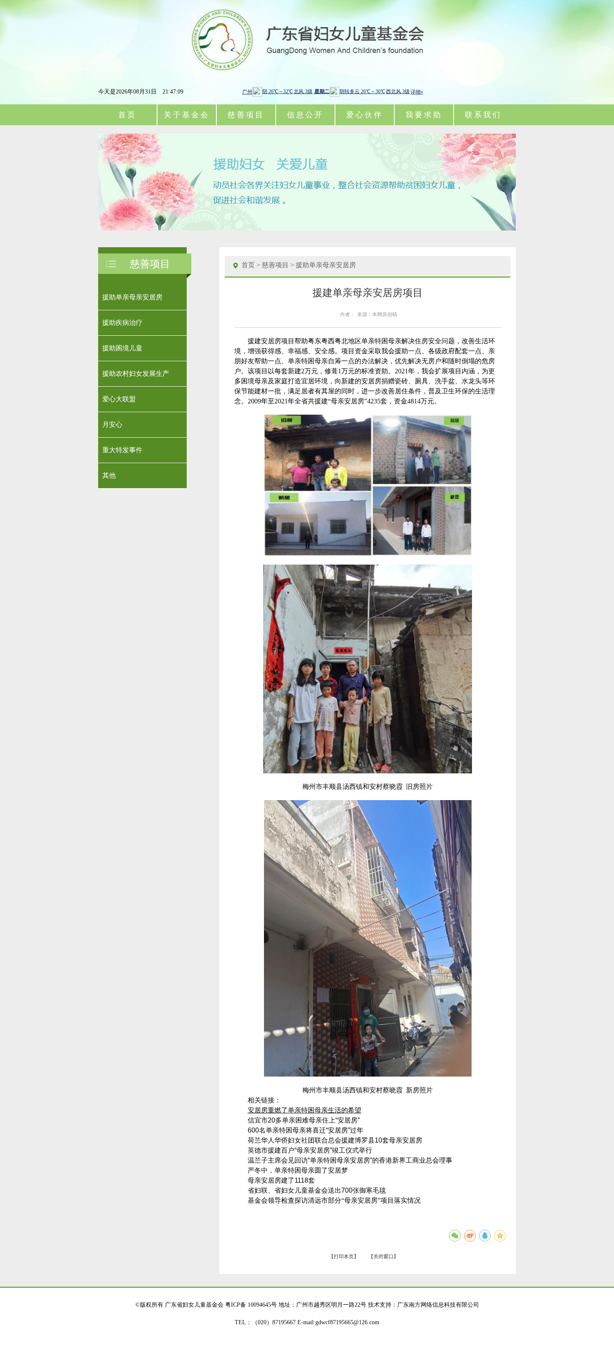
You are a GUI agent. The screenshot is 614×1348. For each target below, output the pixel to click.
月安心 (112, 424)
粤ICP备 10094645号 (251, 1305)
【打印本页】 (344, 1256)
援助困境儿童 (122, 348)
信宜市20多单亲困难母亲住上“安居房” (304, 1120)
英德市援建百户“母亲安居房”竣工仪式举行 (310, 1150)
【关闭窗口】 (383, 1256)
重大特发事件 (122, 450)
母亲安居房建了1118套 (281, 1180)
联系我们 (483, 115)
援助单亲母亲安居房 (132, 297)
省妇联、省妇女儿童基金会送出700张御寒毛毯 (317, 1190)
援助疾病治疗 (122, 322)
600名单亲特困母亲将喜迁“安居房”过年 (305, 1130)
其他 (109, 475)
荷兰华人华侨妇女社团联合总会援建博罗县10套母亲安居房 (335, 1140)
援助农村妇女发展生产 (135, 373)
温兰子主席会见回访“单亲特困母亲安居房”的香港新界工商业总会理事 (350, 1160)
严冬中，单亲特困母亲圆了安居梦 (298, 1170)
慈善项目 (275, 265)
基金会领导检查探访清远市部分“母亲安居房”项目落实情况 (334, 1200)
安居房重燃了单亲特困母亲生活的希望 (304, 1110)
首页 (127, 115)
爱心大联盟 (119, 399)
